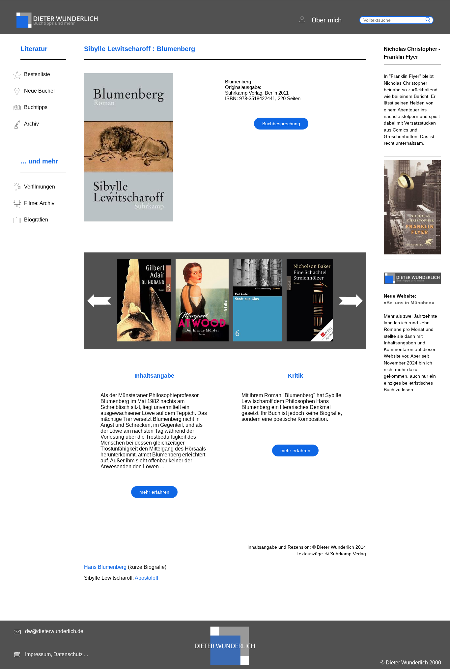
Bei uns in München (409, 302)
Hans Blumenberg (105, 567)
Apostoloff (146, 578)
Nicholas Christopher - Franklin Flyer (412, 53)
